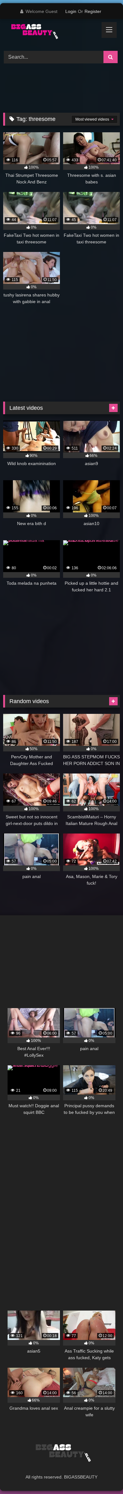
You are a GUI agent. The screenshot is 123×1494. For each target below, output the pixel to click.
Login (70, 11)
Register (93, 11)
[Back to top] (103, 1475)
